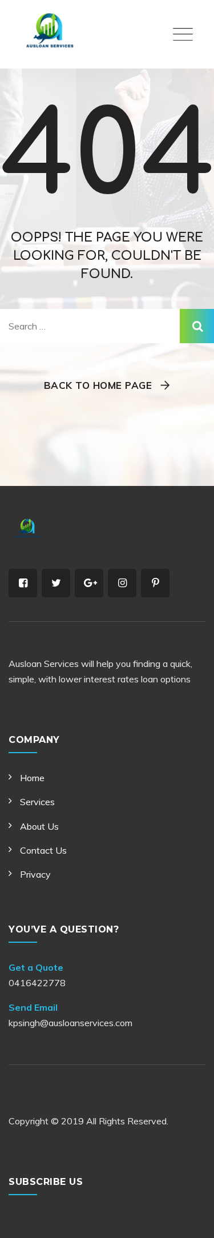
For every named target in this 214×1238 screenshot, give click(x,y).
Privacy (35, 874)
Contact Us (43, 850)
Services (37, 801)
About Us (39, 826)
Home (32, 777)
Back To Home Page (98, 385)
